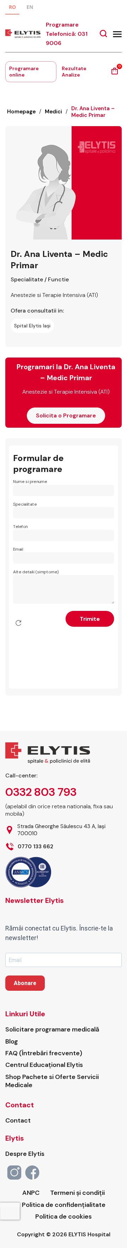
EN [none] (29, 7)
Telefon (20, 526)
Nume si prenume (30, 481)
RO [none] (12, 7)
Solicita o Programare (66, 415)
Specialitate (25, 504)
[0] (114, 73)
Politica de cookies (63, 1217)
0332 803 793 (41, 792)
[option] (30, 8)
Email (18, 549)
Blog (11, 1042)
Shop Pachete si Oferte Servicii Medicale (52, 1081)
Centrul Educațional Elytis (44, 1065)
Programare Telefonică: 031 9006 (66, 34)
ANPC (31, 1193)
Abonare (25, 983)
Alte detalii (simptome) (36, 571)
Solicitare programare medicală (52, 1029)
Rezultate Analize (74, 71)
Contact (18, 1121)
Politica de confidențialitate (63, 1205)
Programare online (24, 71)
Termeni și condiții (77, 1193)
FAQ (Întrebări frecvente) (43, 1053)
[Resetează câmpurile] (18, 623)
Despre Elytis (24, 1154)
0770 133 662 (35, 846)
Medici (53, 111)
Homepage (21, 111)
